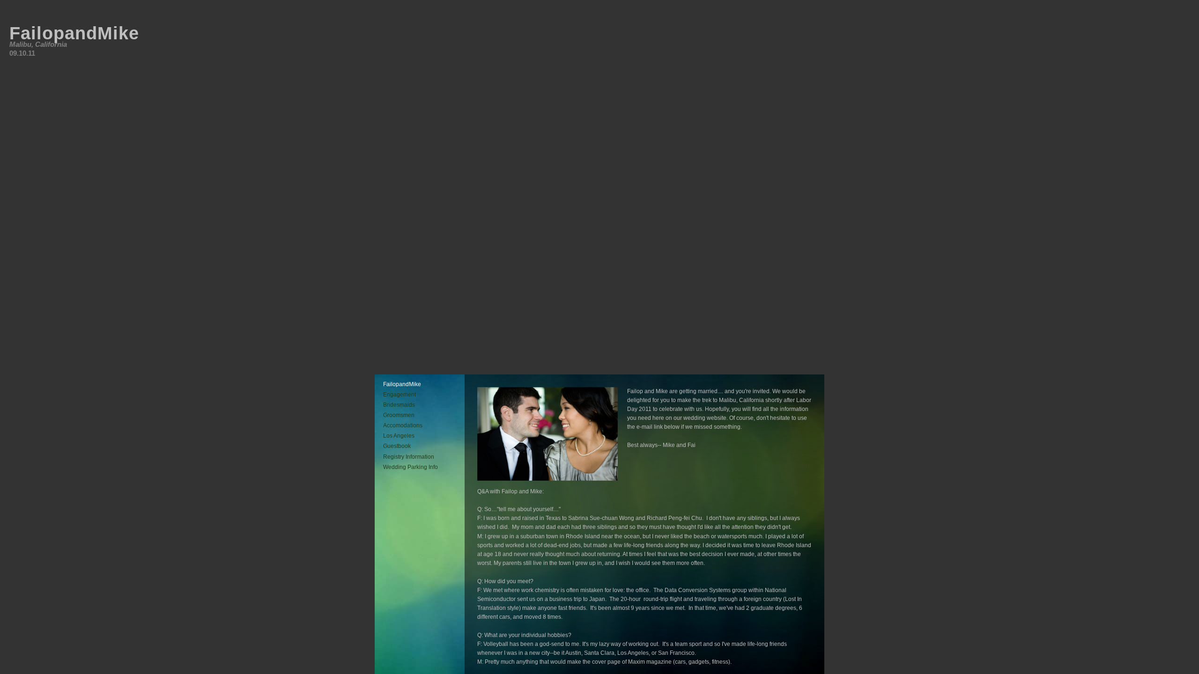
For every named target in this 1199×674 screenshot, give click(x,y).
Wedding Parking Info (410, 467)
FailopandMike (402, 384)
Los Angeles (398, 435)
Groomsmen (398, 415)
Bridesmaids (399, 405)
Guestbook (397, 446)
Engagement (399, 394)
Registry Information (408, 457)
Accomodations (402, 425)
